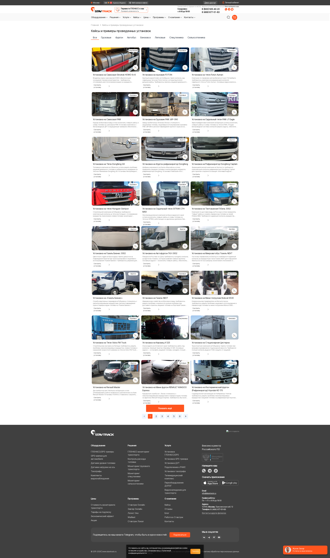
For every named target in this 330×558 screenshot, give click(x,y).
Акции (94, 520)
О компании (170, 498)
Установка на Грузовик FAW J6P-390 (160, 119)
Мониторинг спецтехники (134, 475)
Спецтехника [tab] (176, 37)
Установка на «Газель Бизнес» (107, 298)
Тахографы (96, 471)
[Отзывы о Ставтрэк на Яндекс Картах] (114, 2)
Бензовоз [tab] (145, 37)
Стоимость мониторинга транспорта (103, 506)
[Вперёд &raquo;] (185, 416)
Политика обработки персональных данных (220, 551)
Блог (167, 513)
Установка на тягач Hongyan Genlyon (111, 208)
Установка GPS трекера (176, 459)
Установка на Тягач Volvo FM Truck (109, 342)
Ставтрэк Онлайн (136, 505)
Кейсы (168, 505)
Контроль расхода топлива (137, 460)
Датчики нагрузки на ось (103, 467)
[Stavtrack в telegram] (209, 537)
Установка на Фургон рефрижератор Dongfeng (165, 164)
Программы (133, 498)
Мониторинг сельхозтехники (135, 482)
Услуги (168, 445)
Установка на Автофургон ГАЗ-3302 (159, 253)
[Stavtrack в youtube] (219, 537)
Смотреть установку (97, 86)
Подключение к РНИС (175, 467)
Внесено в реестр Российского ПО (211, 447)
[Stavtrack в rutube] (214, 537)
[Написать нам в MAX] (232, 9)
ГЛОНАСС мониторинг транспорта (138, 453)
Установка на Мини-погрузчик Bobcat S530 (213, 298)
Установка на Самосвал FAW (107, 119)
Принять (195, 551)
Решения (132, 445)
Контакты (169, 521)
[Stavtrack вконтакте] (204, 537)
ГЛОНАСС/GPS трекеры (102, 451)
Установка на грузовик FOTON (157, 74)
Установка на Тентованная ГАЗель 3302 (211, 208)
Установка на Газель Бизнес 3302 (109, 253)
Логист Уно (133, 513)
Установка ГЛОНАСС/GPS (172, 453)
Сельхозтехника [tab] (196, 37)
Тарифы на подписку (101, 512)
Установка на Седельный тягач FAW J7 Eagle (213, 119)
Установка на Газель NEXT (155, 298)
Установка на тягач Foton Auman (207, 74)
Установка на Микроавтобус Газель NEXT (212, 253)
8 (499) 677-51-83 (211, 12)
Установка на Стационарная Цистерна (211, 342)
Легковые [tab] (160, 37)
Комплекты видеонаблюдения (100, 477)
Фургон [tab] (119, 37)
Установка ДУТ (172, 463)
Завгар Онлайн (135, 509)
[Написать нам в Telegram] (229, 9)
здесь (149, 553)
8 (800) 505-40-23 (211, 9)
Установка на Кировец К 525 (156, 342)
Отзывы (168, 509)
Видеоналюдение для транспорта (175, 491)
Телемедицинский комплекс (174, 477)
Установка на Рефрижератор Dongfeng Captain (214, 164)
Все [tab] (95, 37)
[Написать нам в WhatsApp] (226, 9)
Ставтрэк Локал (136, 521)
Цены (93, 498)
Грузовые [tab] (106, 37)
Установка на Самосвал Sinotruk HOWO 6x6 (114, 74)
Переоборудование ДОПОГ (174, 484)
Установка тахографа (175, 471)
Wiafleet (131, 517)
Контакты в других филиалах (214, 513)
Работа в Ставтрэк (174, 517)
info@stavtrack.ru (209, 493)
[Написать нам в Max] (216, 471)
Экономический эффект (102, 516)
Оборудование (98, 445)
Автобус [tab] (131, 37)
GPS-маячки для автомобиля (99, 457)
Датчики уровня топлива (103, 463)
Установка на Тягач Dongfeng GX (109, 164)
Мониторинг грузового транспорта (139, 468)
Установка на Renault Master (106, 387)
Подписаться (180, 534)
